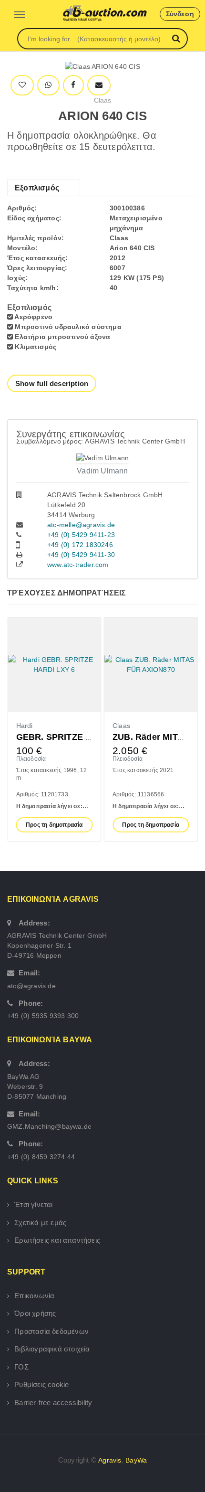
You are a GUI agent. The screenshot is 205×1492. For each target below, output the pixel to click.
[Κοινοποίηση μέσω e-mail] (99, 85)
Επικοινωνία (34, 1296)
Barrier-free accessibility (53, 1402)
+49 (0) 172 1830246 (80, 544)
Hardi (24, 725)
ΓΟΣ (21, 1367)
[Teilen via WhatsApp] (48, 85)
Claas (103, 100)
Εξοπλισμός (37, 188)
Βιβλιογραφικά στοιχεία (52, 1349)
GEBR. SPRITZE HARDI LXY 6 (78, 737)
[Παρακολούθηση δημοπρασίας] (22, 85)
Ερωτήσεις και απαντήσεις (57, 1240)
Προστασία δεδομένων (51, 1331)
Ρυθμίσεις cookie (41, 1384)
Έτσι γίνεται (33, 1204)
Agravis (109, 1460)
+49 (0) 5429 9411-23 (81, 534)
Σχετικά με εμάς (40, 1222)
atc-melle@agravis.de (81, 525)
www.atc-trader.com (78, 564)
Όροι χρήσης (35, 1313)
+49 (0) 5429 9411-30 (81, 554)
